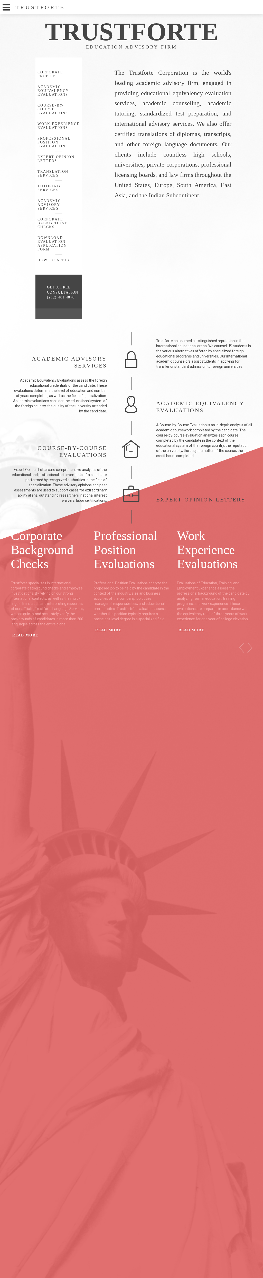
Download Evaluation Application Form (52, 243)
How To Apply (53, 260)
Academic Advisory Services (49, 204)
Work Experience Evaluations (58, 126)
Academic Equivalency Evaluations (53, 90)
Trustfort (40, 7)
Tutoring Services (48, 188)
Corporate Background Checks (52, 223)
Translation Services (52, 173)
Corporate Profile (50, 74)
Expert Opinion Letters (55, 159)
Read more (25, 635)
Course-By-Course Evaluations (52, 109)
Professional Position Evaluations (53, 142)
